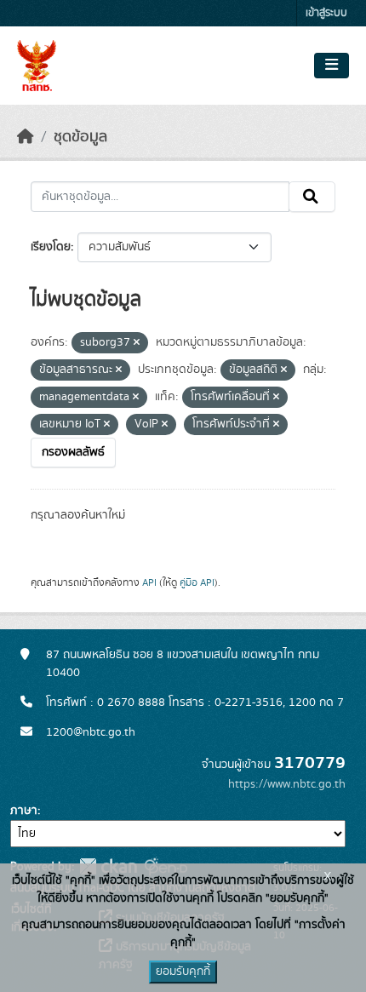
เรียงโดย (51, 246)
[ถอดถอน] (137, 343)
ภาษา (23, 810)
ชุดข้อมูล (80, 137)
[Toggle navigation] (331, 65)
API (149, 582)
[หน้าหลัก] (25, 137)
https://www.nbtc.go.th (287, 784)
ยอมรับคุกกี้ (183, 971)
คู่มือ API (197, 582)
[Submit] (312, 196)
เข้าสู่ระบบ (326, 13)
